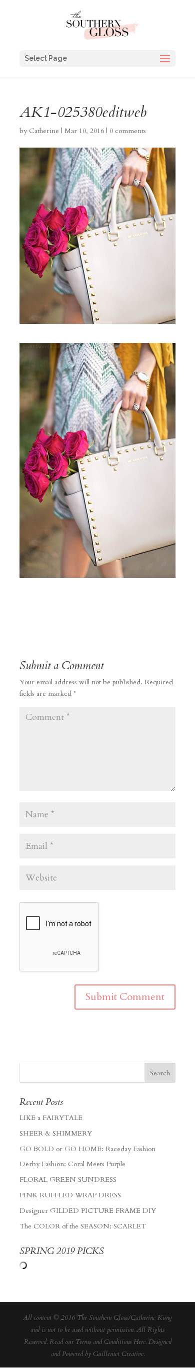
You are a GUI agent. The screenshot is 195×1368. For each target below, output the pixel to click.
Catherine (44, 131)
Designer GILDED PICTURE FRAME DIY (88, 1210)
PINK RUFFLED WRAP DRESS (70, 1195)
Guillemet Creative (118, 1353)
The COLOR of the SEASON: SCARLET (83, 1226)
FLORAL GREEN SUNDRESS (68, 1179)
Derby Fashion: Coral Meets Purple (73, 1164)
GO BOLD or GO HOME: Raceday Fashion (88, 1149)
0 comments (128, 131)
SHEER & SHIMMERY (56, 1133)
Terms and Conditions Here (111, 1341)
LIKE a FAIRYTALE (51, 1118)
